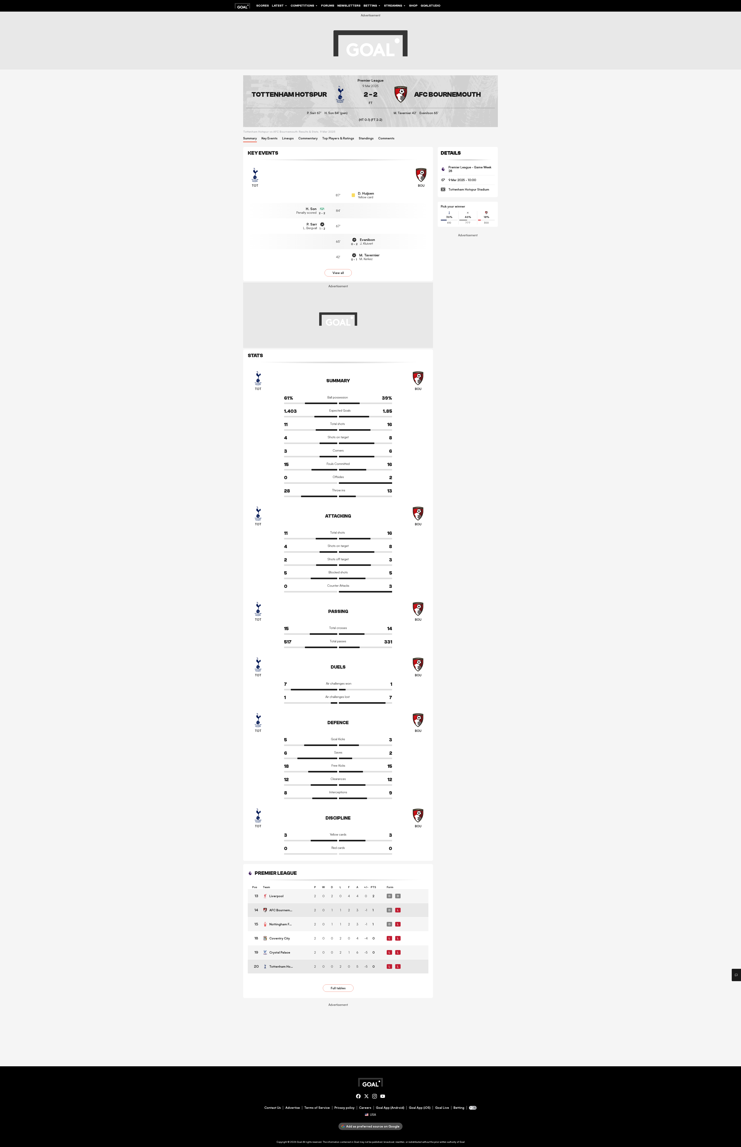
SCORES (262, 5)
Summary (250, 138)
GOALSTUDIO (430, 5)
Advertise (292, 1108)
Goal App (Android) (390, 1108)
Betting (458, 1108)
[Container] (297, 94)
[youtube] (383, 1097)
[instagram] (374, 1097)
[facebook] (358, 1097)
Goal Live (442, 1108)
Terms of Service (317, 1108)
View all (338, 273)
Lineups (288, 138)
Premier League (371, 80)
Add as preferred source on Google (372, 1126)
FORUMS (327, 5)
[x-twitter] (366, 1097)
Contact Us (272, 1108)
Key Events (269, 138)
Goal (299, 1141)
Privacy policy (344, 1108)
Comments (386, 138)
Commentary (308, 138)
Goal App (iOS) (420, 1108)
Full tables (338, 988)
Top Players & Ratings (338, 138)
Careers (365, 1108)
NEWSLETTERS (348, 5)
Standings (366, 138)
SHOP (413, 5)
